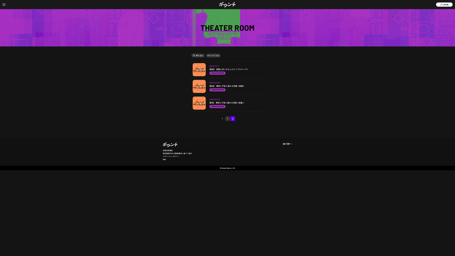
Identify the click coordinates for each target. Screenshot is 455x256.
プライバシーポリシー (171, 156)
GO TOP (286, 144)
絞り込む (199, 55)
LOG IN (445, 4)
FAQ (164, 159)
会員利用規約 (168, 150)
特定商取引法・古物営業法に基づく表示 (177, 153)
